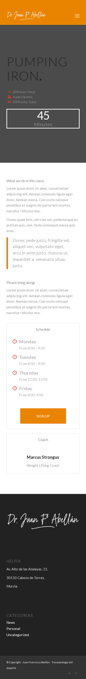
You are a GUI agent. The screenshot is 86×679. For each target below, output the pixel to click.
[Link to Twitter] (69, 673)
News (10, 622)
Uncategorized (17, 635)
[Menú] (77, 15)
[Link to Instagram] (76, 673)
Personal (13, 629)
